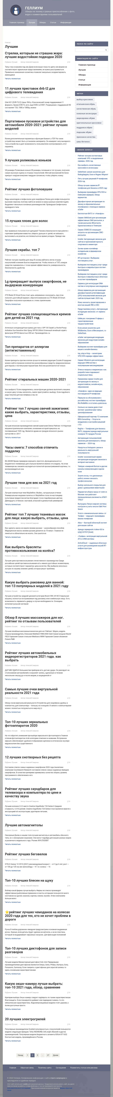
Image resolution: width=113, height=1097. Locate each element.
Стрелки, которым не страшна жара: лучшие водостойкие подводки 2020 (34, 55)
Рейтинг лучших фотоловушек (28, 189)
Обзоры (42, 22)
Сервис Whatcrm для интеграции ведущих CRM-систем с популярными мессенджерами (91, 363)
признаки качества (86, 137)
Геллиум (34, 8)
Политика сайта (44, 1068)
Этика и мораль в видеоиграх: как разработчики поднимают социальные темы (92, 372)
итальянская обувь (86, 104)
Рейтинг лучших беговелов (26, 854)
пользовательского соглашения (18, 1088)
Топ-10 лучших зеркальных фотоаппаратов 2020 (26, 723)
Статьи (53, 22)
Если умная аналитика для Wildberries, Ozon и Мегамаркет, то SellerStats (92, 330)
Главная (12, 1068)
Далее (55, 1055)
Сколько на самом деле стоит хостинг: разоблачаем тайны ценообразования (90, 410)
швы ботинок (83, 141)
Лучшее (32, 22)
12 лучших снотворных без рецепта (33, 757)
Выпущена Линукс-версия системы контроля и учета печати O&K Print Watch (92, 506)
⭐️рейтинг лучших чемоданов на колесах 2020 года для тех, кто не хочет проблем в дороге (38, 915)
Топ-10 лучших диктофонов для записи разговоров (35, 950)
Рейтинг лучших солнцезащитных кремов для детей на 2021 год (38, 316)
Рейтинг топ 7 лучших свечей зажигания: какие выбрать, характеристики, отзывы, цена (37, 412)
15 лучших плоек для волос (26, 221)
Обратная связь (27, 1068)
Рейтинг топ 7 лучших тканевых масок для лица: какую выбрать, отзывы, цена (36, 516)
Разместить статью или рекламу (84, 1068)
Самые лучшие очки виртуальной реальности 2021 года (31, 691)
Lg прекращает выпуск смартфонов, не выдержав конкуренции (35, 283)
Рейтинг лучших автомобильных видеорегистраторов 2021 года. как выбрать (33, 656)
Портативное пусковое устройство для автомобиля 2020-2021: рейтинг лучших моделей (36, 124)
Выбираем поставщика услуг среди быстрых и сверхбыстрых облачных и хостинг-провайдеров (92, 276)
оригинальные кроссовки (89, 123)
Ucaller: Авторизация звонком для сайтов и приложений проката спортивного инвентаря (92, 242)
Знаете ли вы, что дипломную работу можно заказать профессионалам (90, 478)
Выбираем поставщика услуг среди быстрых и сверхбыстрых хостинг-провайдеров (92, 267)
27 (48, 1055)
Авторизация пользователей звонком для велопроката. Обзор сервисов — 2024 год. (92, 440)
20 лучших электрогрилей (25, 1019)
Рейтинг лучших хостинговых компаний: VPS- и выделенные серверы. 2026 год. (90, 158)
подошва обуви (84, 132)
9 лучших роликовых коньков (28, 160)
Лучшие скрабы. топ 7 (22, 250)
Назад (20, 1055)
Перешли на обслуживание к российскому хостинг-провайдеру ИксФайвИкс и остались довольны (92, 400)
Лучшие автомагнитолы (24, 825)
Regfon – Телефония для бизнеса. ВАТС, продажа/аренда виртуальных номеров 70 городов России (93, 431)
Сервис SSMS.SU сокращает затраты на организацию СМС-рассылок (90, 232)
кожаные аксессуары (87, 113)
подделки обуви (84, 127)
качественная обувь (86, 109)
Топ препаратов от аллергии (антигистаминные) (27, 348)
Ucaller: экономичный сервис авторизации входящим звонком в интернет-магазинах (92, 459)
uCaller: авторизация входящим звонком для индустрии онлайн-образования (91, 340)
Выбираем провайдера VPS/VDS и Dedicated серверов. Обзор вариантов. (92, 194)
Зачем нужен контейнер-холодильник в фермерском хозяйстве (89, 251)
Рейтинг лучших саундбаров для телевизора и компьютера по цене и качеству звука (33, 792)
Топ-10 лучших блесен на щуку (29, 880)
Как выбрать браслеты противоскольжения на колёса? (30, 549)
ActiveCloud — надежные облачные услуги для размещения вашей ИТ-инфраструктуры (92, 545)
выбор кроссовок (85, 99)
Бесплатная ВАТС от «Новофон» (91, 214)
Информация (65, 22)
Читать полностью (13, 79)
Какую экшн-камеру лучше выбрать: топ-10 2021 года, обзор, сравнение (34, 985)
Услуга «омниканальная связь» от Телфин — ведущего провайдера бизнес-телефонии (92, 516)
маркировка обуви (86, 118)
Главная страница (16, 22)
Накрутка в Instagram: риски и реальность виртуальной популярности (90, 450)
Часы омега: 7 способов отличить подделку (31, 449)
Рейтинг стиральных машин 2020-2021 (35, 379)
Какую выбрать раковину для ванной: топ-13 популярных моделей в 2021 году (36, 584)
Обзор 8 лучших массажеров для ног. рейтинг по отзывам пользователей (34, 619)
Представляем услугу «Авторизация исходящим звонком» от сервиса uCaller (93, 311)
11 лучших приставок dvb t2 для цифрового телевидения (30, 90)
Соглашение (61, 1068)
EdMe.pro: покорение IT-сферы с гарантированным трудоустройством (91, 321)
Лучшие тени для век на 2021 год (31, 483)
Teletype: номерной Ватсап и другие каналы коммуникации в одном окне (92, 469)
